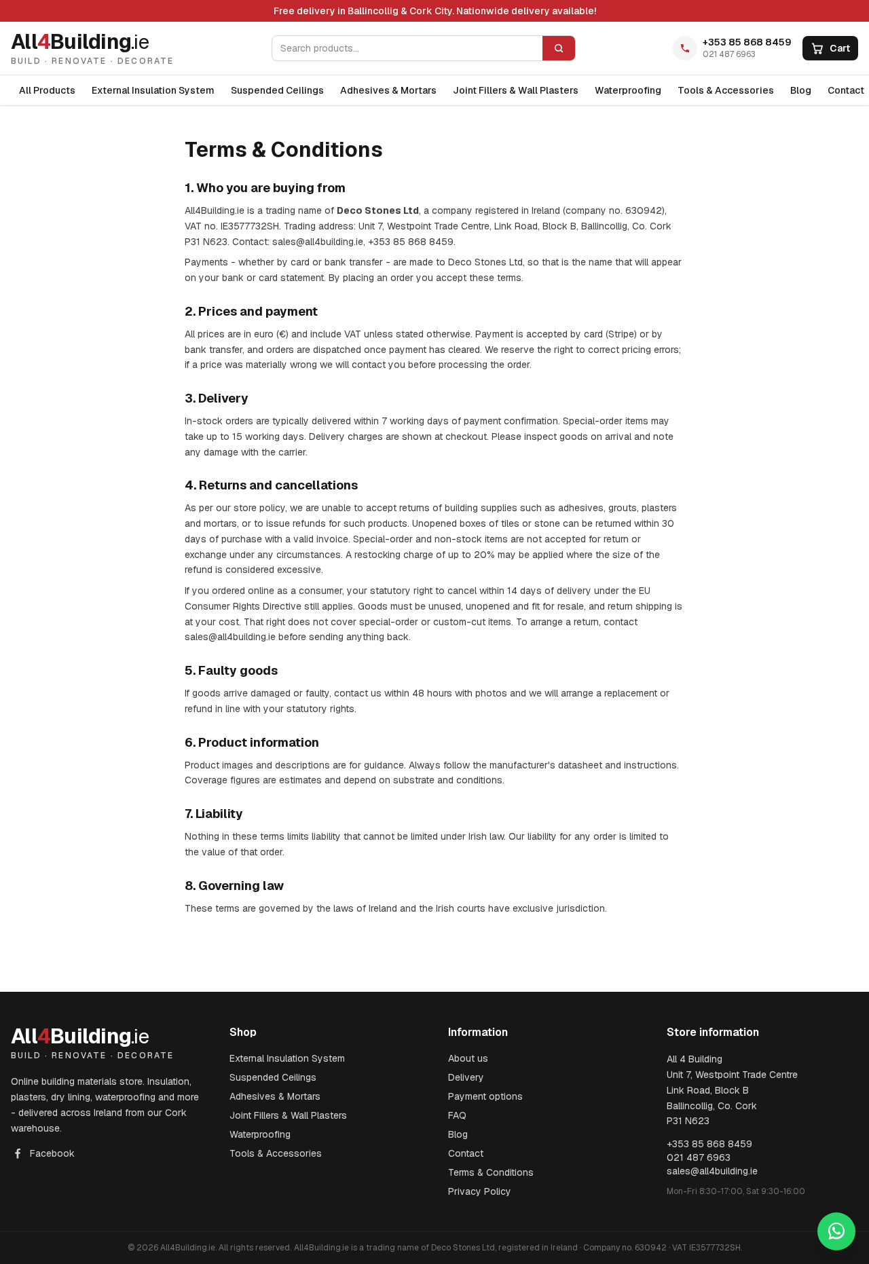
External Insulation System (153, 90)
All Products (47, 90)
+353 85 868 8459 (747, 42)
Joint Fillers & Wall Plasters (515, 90)
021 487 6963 (729, 54)
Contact (465, 1153)
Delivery (466, 1077)
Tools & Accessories (726, 90)
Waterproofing (628, 90)
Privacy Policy (479, 1191)
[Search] (558, 48)
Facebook (52, 1153)
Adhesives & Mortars (388, 90)
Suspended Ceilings (277, 90)
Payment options (485, 1096)
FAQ (457, 1115)
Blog (800, 90)
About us (468, 1058)
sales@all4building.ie (712, 1171)
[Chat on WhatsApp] (836, 1231)
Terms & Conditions (491, 1172)
